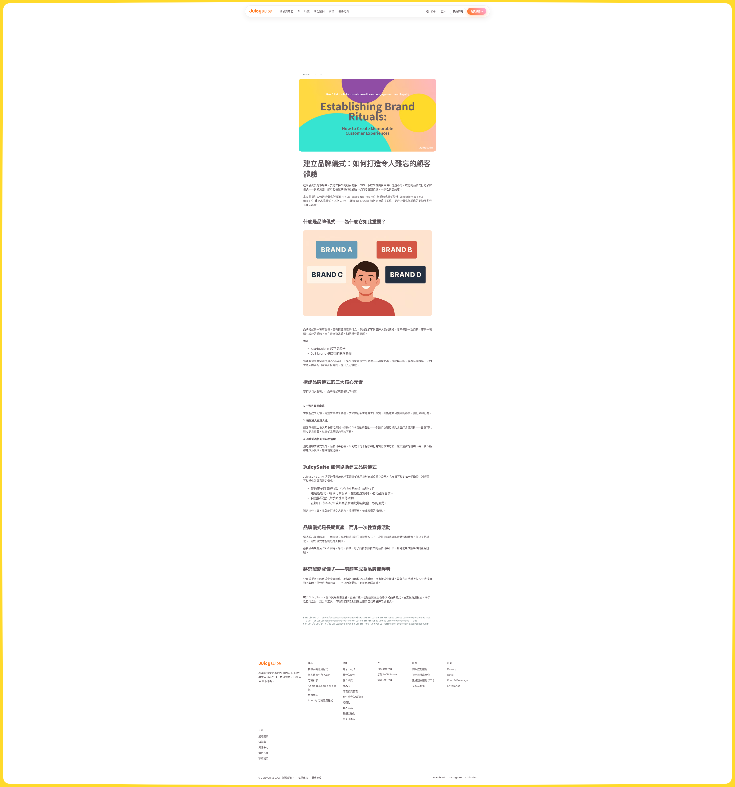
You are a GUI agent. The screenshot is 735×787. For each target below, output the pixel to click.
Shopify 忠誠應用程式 (320, 700)
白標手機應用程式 (318, 669)
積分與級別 (349, 674)
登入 (443, 11)
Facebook (439, 777)
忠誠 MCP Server (387, 674)
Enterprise (453, 685)
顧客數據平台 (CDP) (319, 674)
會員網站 (313, 694)
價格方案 (343, 11)
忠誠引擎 (313, 680)
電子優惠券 (349, 718)
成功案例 (319, 11)
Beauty (451, 669)
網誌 (331, 11)
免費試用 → (477, 11)
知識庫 (262, 741)
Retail (450, 674)
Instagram (455, 777)
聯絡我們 (263, 758)
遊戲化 (346, 702)
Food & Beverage (457, 680)
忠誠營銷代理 (384, 668)
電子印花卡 (349, 669)
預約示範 (458, 11)
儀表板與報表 (350, 691)
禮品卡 (346, 685)
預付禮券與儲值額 (353, 696)
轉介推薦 (348, 680)
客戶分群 (348, 707)
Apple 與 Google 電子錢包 (322, 687)
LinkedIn (471, 777)
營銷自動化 (349, 713)
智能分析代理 (384, 679)
